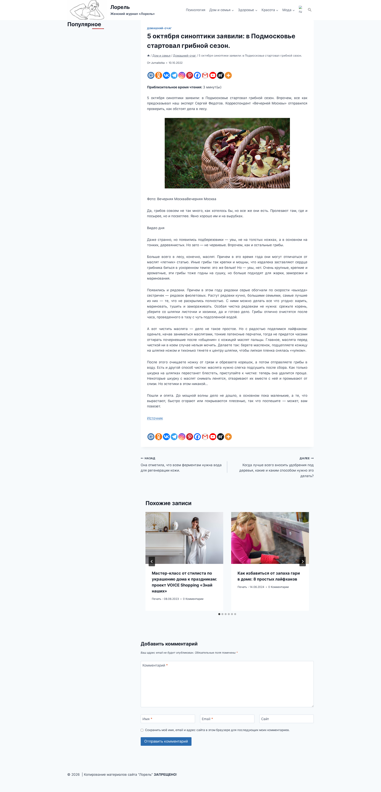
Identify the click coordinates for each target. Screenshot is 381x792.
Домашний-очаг (159, 28)
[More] (228, 75)
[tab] (219, 614)
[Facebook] (197, 75)
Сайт (265, 719)
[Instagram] (181, 75)
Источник (155, 418)
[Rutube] (220, 75)
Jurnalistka (158, 62)
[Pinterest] (189, 75)
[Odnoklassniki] (158, 75)
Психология (195, 10)
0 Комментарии (193, 598)
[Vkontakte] (166, 75)
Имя (147, 719)
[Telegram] (174, 75)
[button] (310, 10)
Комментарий (155, 665)
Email (207, 719)
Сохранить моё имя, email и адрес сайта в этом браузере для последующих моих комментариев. (217, 730)
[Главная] (148, 55)
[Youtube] (212, 75)
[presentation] (184, 538)
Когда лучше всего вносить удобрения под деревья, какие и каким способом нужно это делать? (276, 467)
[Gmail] (205, 75)
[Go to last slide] (152, 561)
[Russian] (301, 10)
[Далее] (302, 561)
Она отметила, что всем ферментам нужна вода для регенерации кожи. (181, 465)
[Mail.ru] (150, 75)
